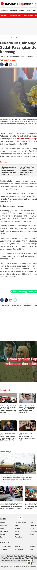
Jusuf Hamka (19, 139)
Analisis (17, 528)
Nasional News (15, 38)
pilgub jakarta (5, 305)
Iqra (16, 525)
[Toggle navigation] (2, 3)
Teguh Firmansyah (9, 60)
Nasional (4, 15)
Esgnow (2, 534)
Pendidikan (13, 15)
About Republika (5, 546)
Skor (31, 523)
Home (2, 38)
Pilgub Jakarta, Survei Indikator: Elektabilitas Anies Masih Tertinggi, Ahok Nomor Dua (8, 170)
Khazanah (3, 525)
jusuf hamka (27, 305)
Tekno (17, 531)
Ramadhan (18, 537)
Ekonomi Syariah (17, 10)
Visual (17, 534)
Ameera (2, 523)
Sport (20, 15)
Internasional (28, 15)
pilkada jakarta (16, 305)
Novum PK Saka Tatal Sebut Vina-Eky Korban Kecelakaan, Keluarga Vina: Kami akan (27, 170)
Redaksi (17, 546)
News (7, 38)
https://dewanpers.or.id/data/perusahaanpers (16, 560)
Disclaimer (3, 549)
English (32, 534)
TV (1, 537)
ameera (4, 10)
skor (28, 10)
